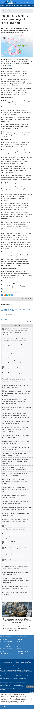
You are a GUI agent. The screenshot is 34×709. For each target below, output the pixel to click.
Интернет (3, 651)
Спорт (19, 646)
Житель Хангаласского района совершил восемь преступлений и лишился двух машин (16, 561)
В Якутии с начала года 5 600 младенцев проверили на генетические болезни (15, 520)
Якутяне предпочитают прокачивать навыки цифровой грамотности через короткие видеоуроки (16, 536)
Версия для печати (9, 299)
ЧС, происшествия (5, 646)
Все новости (6, 598)
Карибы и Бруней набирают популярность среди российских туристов (15, 502)
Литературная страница (7, 656)
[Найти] (31, 321)
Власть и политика (5, 636)
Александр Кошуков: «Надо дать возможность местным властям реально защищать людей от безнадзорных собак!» (15, 415)
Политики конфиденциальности (18, 702)
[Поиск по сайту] (16, 707)
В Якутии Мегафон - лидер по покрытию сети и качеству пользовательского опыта (17, 508)
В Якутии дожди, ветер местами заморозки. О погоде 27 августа (16, 408)
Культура (19, 641)
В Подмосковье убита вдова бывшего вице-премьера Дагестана (15, 422)
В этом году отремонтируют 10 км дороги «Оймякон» (15, 593)
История (19, 648)
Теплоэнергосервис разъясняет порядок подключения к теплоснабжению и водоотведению (15, 355)
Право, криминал (22, 644)
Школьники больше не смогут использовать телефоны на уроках (16, 514)
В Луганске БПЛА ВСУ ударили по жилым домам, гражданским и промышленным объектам (15, 461)
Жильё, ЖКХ (3, 639)
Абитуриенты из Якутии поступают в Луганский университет (15, 368)
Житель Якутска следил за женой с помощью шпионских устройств (14, 549)
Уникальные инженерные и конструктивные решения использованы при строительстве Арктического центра (16, 528)
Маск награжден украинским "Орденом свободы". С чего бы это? (14, 474)
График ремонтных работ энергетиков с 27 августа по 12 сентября (15, 496)
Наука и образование (6, 641)
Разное (11, 10)
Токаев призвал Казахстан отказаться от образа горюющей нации (16, 454)
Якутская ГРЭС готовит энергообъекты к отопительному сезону (15, 374)
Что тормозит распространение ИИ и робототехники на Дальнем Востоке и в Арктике (14, 481)
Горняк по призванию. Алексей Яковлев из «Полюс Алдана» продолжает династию (15, 340)
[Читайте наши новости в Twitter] (25, 2)
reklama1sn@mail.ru (15, 673)
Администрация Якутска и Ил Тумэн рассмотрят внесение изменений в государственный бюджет (13, 347)
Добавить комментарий (8, 314)
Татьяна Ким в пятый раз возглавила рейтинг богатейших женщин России (16, 380)
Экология (20, 653)
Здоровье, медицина (6, 644)
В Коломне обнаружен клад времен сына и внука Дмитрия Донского (15, 442)
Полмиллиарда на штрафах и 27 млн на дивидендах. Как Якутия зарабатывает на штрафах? (16, 393)
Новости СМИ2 (5, 319)
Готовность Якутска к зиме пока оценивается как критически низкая (14, 468)
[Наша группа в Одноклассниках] (31, 2)
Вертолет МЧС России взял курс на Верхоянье (14, 543)
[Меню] (28, 707)
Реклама (31, 692)
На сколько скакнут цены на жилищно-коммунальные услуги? (16, 448)
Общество (20, 639)
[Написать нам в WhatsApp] (28, 2)
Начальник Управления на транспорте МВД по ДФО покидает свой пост (16, 386)
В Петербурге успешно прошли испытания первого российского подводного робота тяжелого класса (15, 429)
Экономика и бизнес (6, 648)
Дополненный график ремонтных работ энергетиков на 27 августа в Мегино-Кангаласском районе (14, 401)
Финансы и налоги (22, 636)
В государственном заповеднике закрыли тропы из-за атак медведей (15, 567)
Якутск (8, 65)
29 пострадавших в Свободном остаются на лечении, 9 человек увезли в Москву (16, 362)
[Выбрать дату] (27, 321)
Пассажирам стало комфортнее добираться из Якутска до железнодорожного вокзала (17, 489)
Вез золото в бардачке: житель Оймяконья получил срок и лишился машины (15, 587)
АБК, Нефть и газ (5, 653)
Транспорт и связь (22, 651)
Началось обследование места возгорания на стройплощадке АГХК (16, 573)
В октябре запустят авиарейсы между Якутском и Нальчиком (15, 436)
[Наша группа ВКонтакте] (22, 2)
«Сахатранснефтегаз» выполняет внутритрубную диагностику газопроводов (15, 555)
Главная (5, 10)
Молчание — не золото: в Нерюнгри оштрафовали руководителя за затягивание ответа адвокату (16, 580)
